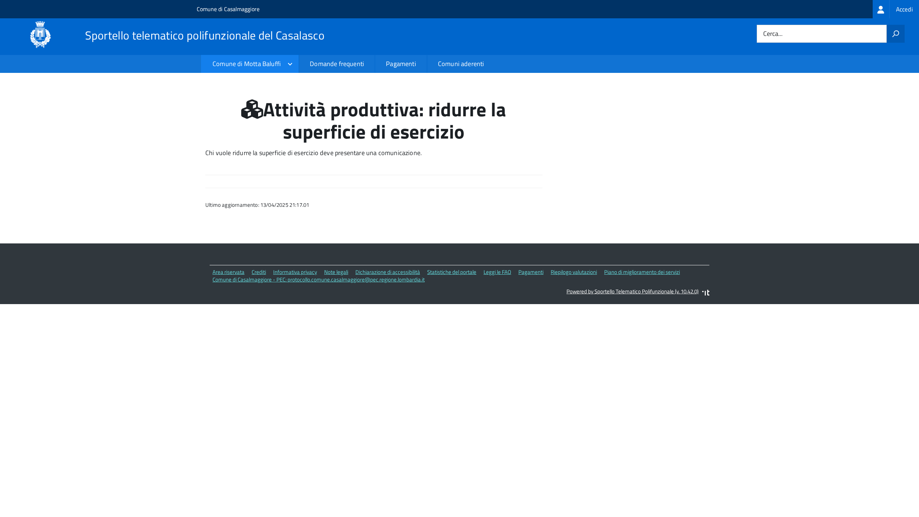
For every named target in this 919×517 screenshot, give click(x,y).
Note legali (336, 272)
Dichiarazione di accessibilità (387, 272)
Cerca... (773, 34)
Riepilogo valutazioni (574, 272)
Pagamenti (401, 64)
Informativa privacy (295, 272)
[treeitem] (896, 9)
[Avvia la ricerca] (896, 34)
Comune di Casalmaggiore (228, 9)
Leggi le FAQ (497, 272)
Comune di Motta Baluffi (247, 64)
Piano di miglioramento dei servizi (642, 272)
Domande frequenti (337, 64)
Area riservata (228, 272)
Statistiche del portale (451, 272)
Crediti (259, 272)
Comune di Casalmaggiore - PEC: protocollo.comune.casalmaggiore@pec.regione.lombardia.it (319, 279)
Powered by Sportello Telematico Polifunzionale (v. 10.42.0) (632, 291)
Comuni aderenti (461, 64)
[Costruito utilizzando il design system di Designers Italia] (705, 293)
